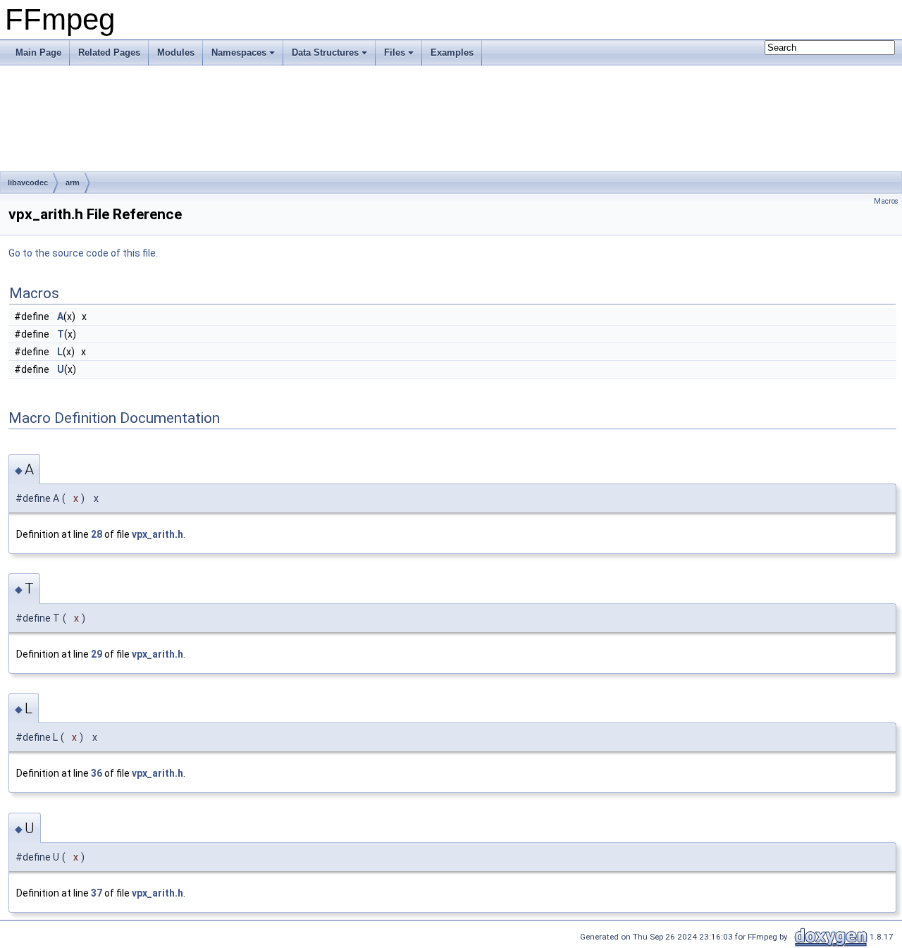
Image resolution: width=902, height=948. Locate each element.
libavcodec (28, 182)
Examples (452, 52)
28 (96, 534)
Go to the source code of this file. (83, 253)
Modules (175, 52)
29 (96, 654)
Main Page (38, 52)
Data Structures (325, 52)
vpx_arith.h (157, 534)
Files (394, 52)
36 (96, 773)
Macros (886, 201)
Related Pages (109, 52)
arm (73, 182)
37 (96, 893)
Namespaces (238, 52)
